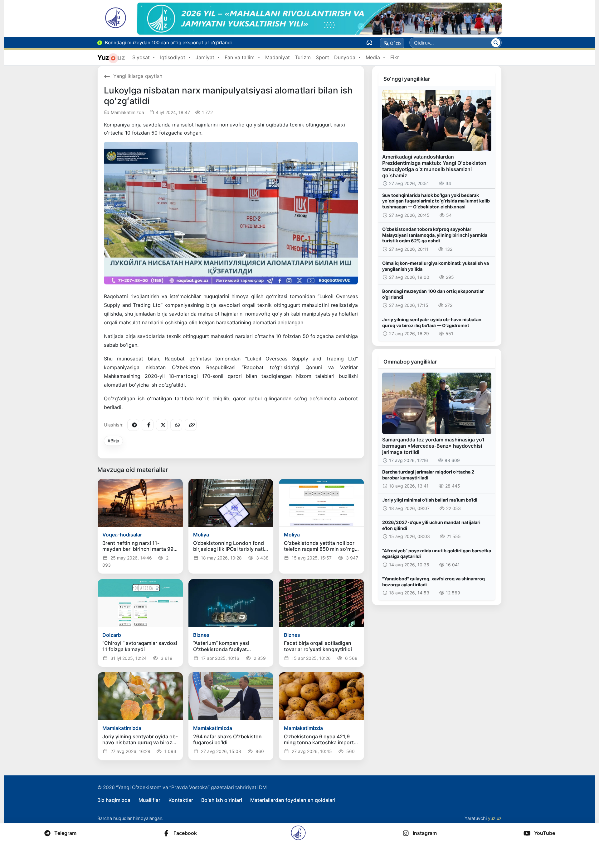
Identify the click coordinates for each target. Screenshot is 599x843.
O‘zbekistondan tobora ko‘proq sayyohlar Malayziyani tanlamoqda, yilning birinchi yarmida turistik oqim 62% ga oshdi (434, 234)
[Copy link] (191, 425)
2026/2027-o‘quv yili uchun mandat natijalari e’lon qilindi (431, 525)
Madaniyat (277, 57)
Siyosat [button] (141, 57)
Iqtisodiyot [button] (173, 57)
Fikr (394, 57)
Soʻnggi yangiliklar (406, 79)
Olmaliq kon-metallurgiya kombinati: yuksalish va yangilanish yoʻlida (435, 266)
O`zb (395, 43)
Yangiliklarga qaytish (137, 76)
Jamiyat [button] (206, 57)
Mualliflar (149, 800)
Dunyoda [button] (345, 57)
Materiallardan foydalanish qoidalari (292, 800)
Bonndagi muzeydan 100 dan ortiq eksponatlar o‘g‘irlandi (433, 294)
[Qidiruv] (495, 42)
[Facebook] (147, 425)
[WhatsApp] (176, 425)
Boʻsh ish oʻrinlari (221, 800)
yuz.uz (495, 818)
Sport (322, 57)
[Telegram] (133, 425)
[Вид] (369, 42)
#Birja (113, 440)
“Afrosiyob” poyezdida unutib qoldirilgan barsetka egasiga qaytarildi (436, 553)
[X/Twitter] (162, 425)
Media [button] (374, 57)
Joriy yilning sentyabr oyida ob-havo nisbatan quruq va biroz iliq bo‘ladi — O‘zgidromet (431, 322)
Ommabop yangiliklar (410, 362)
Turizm (303, 57)
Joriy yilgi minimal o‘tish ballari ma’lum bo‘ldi (429, 499)
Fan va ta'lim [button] (240, 57)
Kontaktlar (180, 800)
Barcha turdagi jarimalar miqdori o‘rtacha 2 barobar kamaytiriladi (428, 474)
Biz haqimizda (113, 800)
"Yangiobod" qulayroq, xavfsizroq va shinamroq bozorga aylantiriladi (433, 581)
